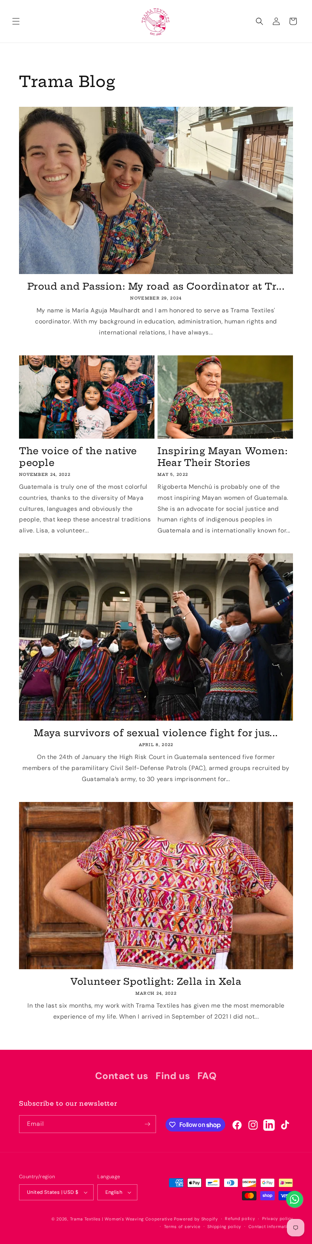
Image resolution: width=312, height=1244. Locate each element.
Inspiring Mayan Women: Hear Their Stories (223, 456)
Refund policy (240, 1218)
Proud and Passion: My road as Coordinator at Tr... (156, 286)
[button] (16, 21)
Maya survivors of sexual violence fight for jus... (156, 732)
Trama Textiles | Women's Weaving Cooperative (121, 1219)
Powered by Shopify (196, 1219)
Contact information (270, 1226)
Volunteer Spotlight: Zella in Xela (155, 981)
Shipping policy (224, 1226)
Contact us (121, 1076)
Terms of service (182, 1226)
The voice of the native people (78, 456)
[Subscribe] (147, 1124)
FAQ (207, 1076)
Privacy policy (277, 1218)
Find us (173, 1076)
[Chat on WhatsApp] (294, 1199)
